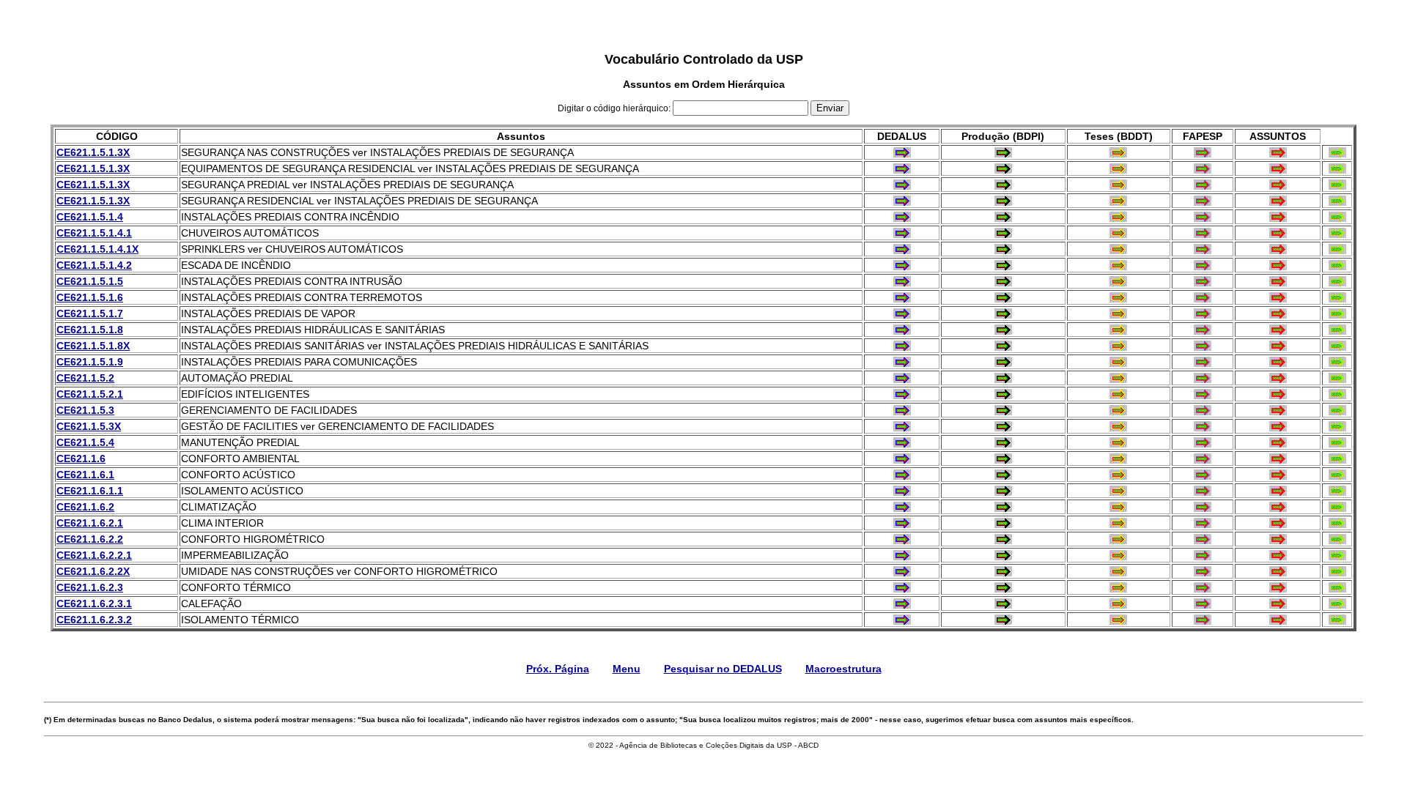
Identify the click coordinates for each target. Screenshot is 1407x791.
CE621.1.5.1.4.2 (94, 265)
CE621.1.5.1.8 (89, 329)
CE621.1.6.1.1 (89, 491)
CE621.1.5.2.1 (89, 394)
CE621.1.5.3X (88, 426)
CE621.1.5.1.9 (89, 362)
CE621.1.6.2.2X (93, 571)
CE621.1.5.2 (85, 378)
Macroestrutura (843, 669)
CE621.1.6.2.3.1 (94, 603)
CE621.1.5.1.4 (89, 217)
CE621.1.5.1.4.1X (97, 249)
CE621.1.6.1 (85, 474)
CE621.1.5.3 (85, 410)
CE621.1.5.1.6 (89, 297)
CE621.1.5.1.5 (89, 281)
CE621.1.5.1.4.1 (94, 233)
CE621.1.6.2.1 (89, 523)
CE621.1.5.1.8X (93, 346)
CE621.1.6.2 (85, 507)
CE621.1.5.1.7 (89, 313)
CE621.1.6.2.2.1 (94, 555)
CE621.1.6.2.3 (89, 587)
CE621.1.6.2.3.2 (94, 619)
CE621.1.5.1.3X (93, 152)
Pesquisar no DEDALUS (723, 669)
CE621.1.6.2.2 (89, 539)
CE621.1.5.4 (85, 442)
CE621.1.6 (81, 458)
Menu (626, 669)
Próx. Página (557, 669)
